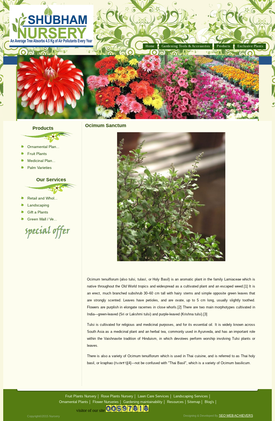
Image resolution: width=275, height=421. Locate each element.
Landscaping (38, 205)
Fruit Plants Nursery (80, 396)
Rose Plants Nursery (117, 396)
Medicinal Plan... (41, 160)
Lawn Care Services (153, 396)
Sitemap (193, 402)
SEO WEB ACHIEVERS (236, 416)
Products (223, 46)
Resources (175, 402)
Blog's (209, 402)
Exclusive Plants (250, 46)
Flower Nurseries (106, 402)
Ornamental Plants (73, 402)
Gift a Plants (37, 212)
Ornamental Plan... (43, 147)
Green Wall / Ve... (42, 219)
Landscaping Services (190, 396)
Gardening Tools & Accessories (186, 46)
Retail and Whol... (42, 198)
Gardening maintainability (142, 402)
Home (150, 46)
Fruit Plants (37, 154)
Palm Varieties (39, 167)
